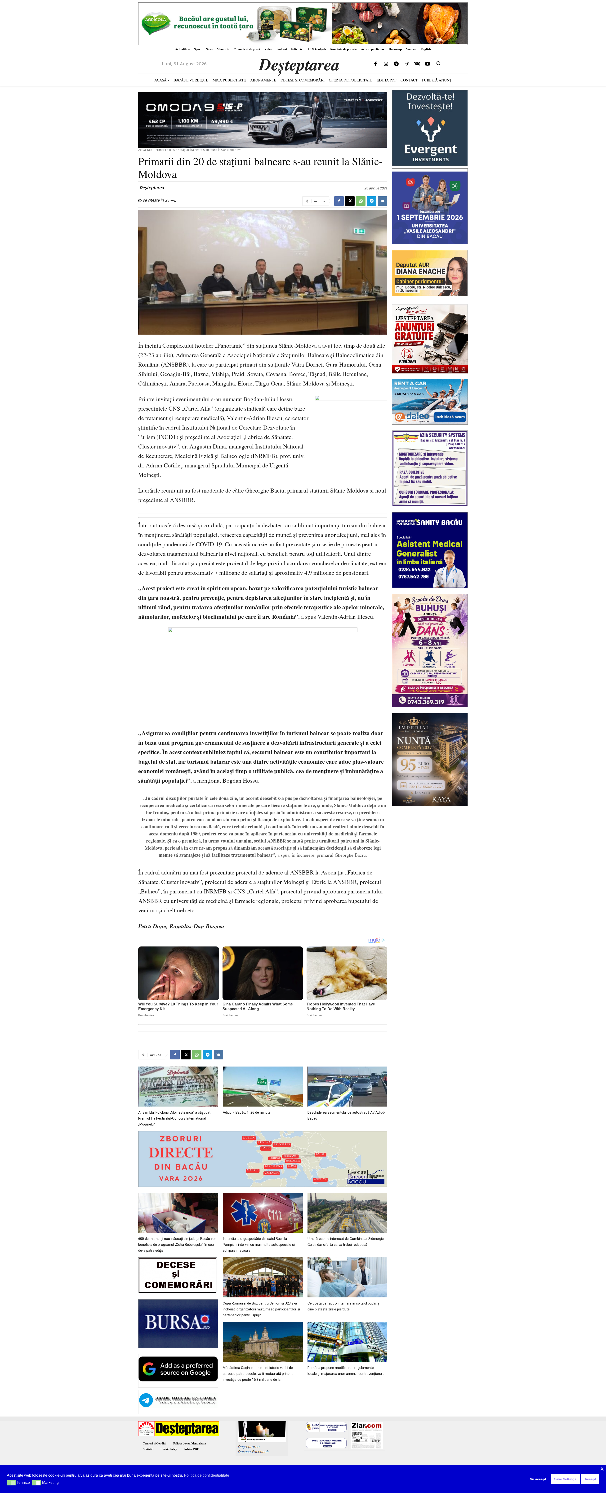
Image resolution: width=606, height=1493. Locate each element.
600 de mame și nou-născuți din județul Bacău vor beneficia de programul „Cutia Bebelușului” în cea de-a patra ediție (177, 1245)
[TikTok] (407, 64)
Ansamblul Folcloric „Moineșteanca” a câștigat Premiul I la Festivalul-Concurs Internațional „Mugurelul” (174, 1118)
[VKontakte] (417, 64)
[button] (438, 63)
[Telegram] (396, 64)
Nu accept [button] (538, 1479)
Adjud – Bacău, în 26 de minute (247, 1112)
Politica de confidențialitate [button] (206, 1475)
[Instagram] (386, 64)
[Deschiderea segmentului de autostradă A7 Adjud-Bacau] (347, 1087)
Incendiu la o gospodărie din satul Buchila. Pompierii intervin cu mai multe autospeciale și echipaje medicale (259, 1245)
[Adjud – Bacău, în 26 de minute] (263, 1087)
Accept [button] (590, 1479)
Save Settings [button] (565, 1479)
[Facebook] (375, 64)
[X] (350, 201)
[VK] (382, 201)
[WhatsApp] (360, 201)
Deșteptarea (151, 187)
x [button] (602, 1468)
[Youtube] (427, 64)
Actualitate (145, 150)
